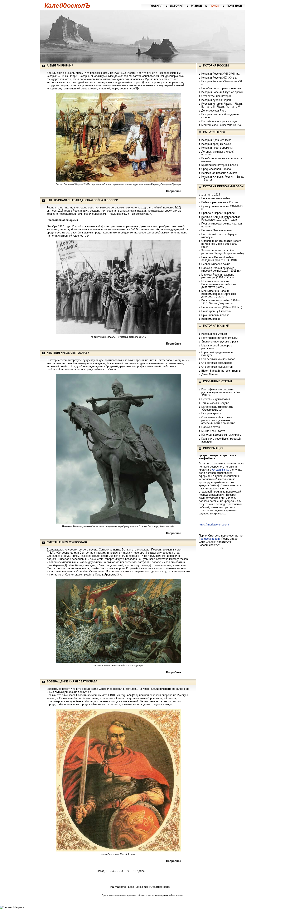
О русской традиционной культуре (217, 354)
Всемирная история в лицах (219, 172)
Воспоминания (210, 318)
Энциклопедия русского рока (219, 341)
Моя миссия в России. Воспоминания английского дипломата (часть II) (218, 293)
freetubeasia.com (209, 538)
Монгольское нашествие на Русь (222, 125)
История (176, 5)
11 (134, 871)
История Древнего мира (216, 140)
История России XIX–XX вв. (219, 77)
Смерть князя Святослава (67, 542)
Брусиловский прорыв (215, 315)
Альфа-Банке (220, 469)
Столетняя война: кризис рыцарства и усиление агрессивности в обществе (218, 420)
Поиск (214, 5)
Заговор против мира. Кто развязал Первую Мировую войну (222, 252)
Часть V (235, 106)
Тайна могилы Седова (215, 403)
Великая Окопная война (216, 230)
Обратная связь (160, 886)
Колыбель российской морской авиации (221, 440)
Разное (196, 5)
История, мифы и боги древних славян (221, 116)
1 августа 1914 (210, 194)
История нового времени (216, 147)
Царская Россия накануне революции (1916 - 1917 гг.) (218, 276)
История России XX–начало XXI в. (221, 83)
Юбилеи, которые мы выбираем (221, 434)
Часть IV (222, 106)
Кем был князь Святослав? (68, 352)
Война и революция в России (219, 202)
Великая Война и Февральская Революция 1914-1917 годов (220, 218)
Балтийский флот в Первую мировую (219, 236)
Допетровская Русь (213, 110)
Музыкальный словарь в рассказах (216, 347)
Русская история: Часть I (217, 103)
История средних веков (216, 143)
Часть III (210, 106)
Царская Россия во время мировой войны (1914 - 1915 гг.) (221, 269)
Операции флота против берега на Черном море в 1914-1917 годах (221, 243)
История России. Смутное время (222, 92)
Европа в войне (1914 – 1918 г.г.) (221, 307)
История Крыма (211, 413)
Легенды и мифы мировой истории (217, 153)
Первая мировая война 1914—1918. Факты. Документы (220, 302)
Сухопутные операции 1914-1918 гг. (221, 208)
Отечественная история (216, 96)
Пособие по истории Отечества (221, 88)
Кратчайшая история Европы (219, 165)
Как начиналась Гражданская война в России (82, 200)
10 (127, 871)
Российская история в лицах (219, 121)
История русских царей (216, 100)
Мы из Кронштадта (213, 431)
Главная (156, 5)
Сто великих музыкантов (217, 366)
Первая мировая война (215, 198)
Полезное (234, 5)
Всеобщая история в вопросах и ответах (221, 160)
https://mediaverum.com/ (214, 524)
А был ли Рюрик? (60, 65)
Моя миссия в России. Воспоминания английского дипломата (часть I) (218, 284)
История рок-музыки (214, 333)
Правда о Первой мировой (218, 212)
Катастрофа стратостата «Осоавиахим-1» (217, 408)
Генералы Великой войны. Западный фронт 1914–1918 (219, 259)
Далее (141, 871)
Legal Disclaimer (138, 886)
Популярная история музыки (219, 337)
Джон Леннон (209, 374)
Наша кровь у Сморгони (216, 311)
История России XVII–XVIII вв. (220, 73)
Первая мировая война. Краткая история (221, 225)
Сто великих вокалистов (216, 362)
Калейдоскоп (67, 5)
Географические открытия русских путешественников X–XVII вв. (220, 392)
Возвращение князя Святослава (72, 681)
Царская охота (210, 427)
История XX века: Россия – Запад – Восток (222, 178)
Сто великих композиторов (218, 359)
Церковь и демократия (215, 399)
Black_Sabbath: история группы (221, 370)
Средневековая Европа (216, 169)
